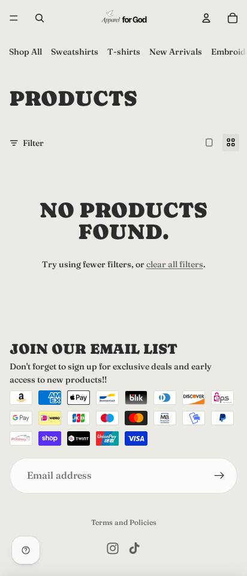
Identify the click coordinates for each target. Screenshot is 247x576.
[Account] (206, 18)
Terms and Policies (123, 522)
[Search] (39, 18)
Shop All (25, 51)
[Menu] (14, 18)
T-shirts (123, 51)
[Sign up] (219, 475)
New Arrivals (175, 51)
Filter (33, 143)
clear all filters (174, 264)
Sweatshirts (74, 51)
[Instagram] (113, 548)
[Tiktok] (134, 548)
